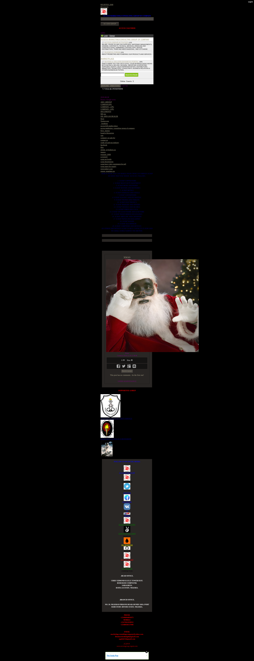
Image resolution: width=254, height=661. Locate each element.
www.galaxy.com (107, 169)
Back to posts (127, 371)
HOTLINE (105, 86)
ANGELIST (127, 536)
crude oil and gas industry (110, 143)
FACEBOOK (127, 502)
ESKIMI (127, 516)
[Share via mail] (134, 367)
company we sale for (108, 138)
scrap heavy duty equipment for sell (113, 164)
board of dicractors (107, 133)
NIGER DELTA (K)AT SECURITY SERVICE (116, 419)
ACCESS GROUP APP (127, 473)
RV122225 (104, 7)
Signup (112, 36)
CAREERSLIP (127, 482)
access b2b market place (109, 126)
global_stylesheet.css (108, 150)
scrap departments (107, 162)
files (102, 147)
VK (127, 511)
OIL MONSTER (127, 545)
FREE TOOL (115, 86)
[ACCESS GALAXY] (107, 448)
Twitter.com (105, 121)
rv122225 (104, 157)
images (103, 152)
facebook (104, 145)
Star (129, 360)
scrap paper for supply (108, 166)
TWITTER (127, 493)
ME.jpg (103, 114)
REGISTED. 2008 (107, 5)
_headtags (104, 123)
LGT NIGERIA (127, 569)
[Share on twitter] (124, 367)
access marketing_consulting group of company (118, 128)
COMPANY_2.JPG (107, 109)
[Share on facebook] (119, 367)
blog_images (105, 131)
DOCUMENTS (106, 112)
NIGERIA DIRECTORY (127, 525)
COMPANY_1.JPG (107, 107)
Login (106, 36)
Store (102, 119)
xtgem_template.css (108, 171)
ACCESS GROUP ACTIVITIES (116, 42)
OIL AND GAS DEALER (109, 116)
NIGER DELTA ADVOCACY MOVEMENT (116, 439)
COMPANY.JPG (106, 104)
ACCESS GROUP (127, 560)
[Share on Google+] (129, 367)
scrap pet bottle (106, 159)
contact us (104, 140)
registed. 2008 (106, 154)
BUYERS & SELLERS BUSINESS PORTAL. (122, 62)
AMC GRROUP (106, 102)
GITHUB (127, 551)
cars (102, 135)
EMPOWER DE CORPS (127, 534)
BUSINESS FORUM (112, 52)
